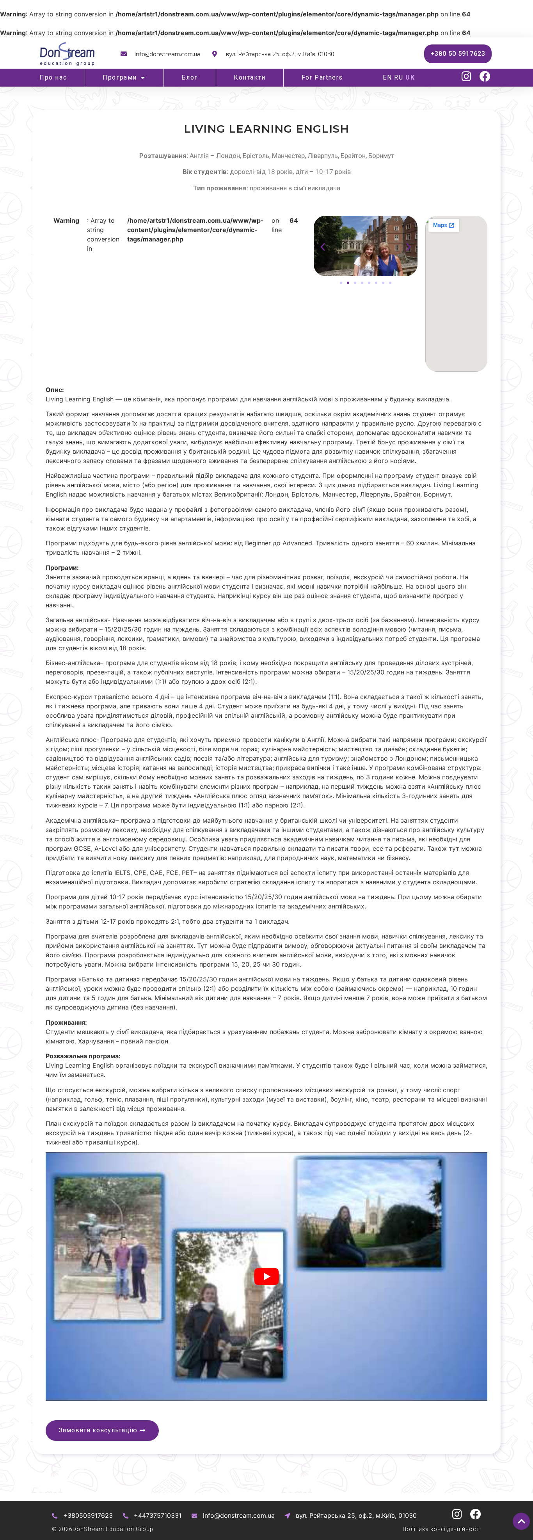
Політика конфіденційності (442, 1529)
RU (398, 77)
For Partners (322, 77)
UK (410, 77)
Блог (189, 77)
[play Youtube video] (266, 1276)
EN (387, 77)
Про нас (53, 77)
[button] (323, 247)
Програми (120, 77)
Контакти (250, 77)
